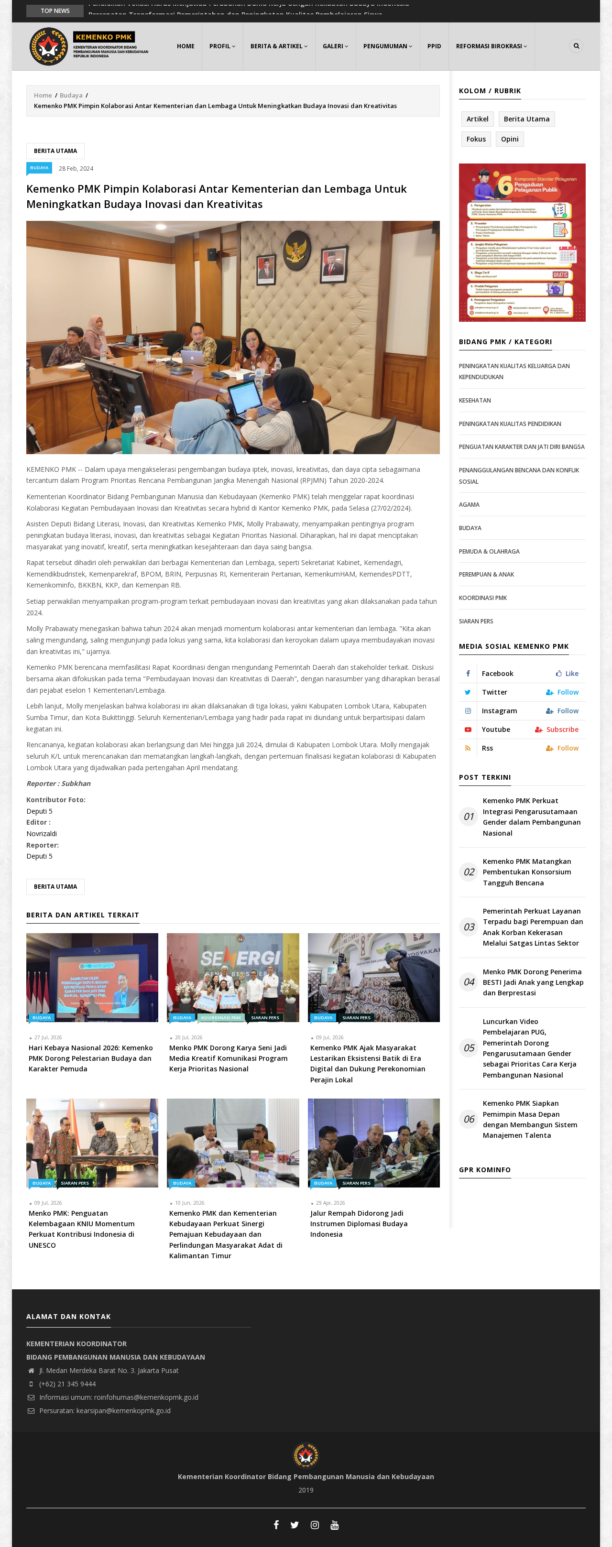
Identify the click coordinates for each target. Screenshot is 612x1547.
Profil (220, 46)
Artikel (478, 118)
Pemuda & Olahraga (489, 551)
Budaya (71, 95)
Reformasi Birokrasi (490, 46)
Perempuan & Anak (486, 574)
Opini (510, 138)
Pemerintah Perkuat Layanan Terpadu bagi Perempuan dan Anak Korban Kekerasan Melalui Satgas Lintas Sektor (533, 927)
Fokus (476, 138)
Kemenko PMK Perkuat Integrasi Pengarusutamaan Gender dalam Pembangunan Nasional (532, 816)
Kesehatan (475, 400)
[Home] (90, 45)
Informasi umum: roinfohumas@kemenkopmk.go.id (117, 1397)
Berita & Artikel (277, 46)
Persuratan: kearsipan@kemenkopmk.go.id (104, 1410)
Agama (469, 505)
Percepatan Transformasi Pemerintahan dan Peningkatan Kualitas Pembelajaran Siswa (235, 10)
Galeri (334, 46)
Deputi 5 (39, 811)
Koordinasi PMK (221, 1017)
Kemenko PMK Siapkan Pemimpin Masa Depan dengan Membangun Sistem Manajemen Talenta (530, 1119)
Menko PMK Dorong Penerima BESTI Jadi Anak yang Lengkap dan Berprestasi (533, 982)
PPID (434, 46)
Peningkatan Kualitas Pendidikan (510, 424)
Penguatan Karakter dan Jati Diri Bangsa (522, 447)
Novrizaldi (41, 833)
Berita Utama (55, 151)
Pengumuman (386, 46)
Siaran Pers (265, 1017)
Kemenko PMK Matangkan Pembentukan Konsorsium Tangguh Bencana (527, 872)
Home (186, 46)
